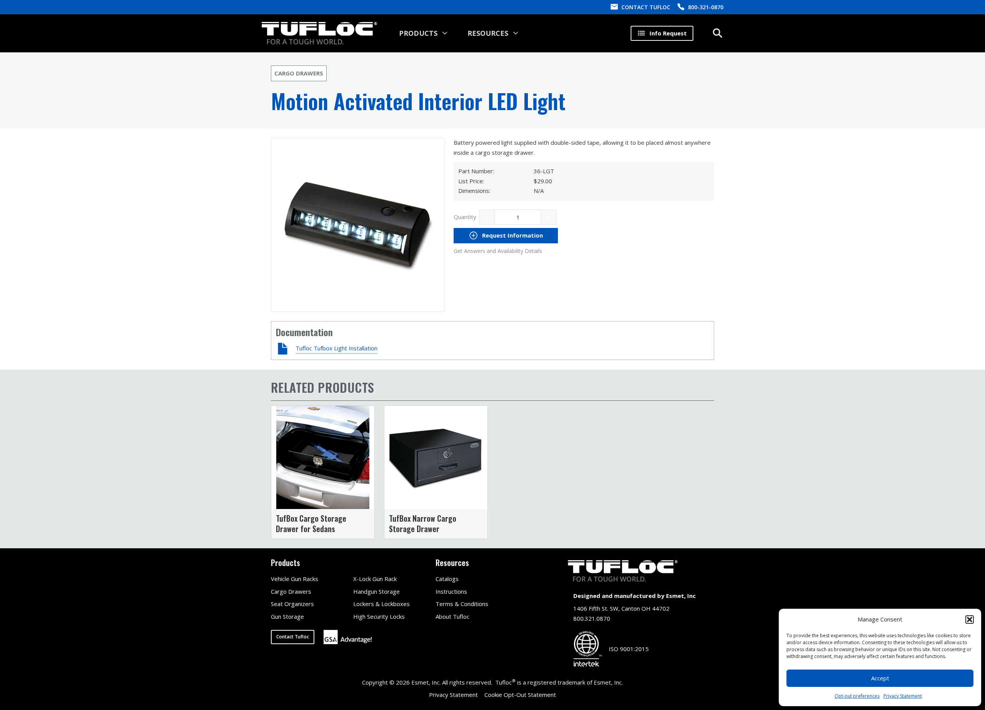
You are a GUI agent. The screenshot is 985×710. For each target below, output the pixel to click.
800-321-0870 (705, 7)
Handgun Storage (376, 591)
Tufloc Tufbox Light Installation (336, 348)
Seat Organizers (292, 603)
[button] (969, 619)
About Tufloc (452, 616)
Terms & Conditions (462, 603)
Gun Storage (287, 616)
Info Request (668, 33)
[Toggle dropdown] (444, 33)
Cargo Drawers (298, 73)
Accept (880, 678)
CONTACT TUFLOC (645, 7)
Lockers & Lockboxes (381, 603)
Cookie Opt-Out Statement (520, 694)
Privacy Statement (902, 696)
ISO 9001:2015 (629, 649)
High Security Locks (379, 616)
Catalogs (447, 578)
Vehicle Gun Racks (294, 578)
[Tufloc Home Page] (319, 33)
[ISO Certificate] (587, 649)
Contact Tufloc (292, 636)
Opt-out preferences (857, 696)
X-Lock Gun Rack (375, 578)
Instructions (451, 591)
